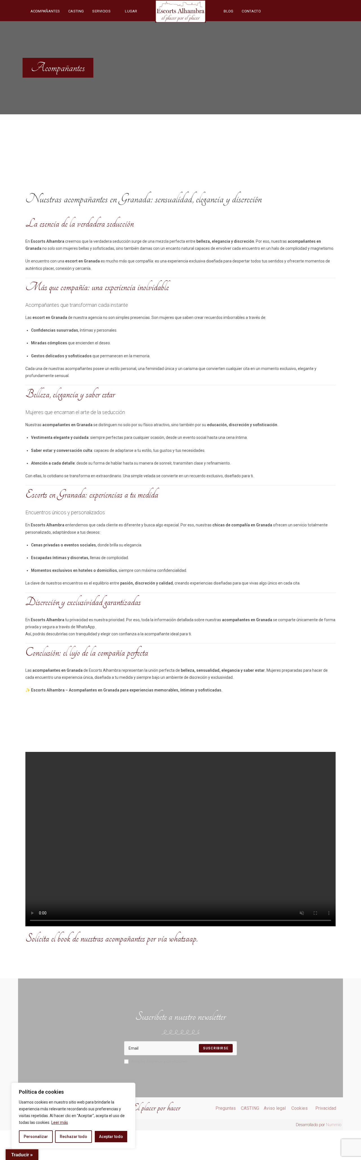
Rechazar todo (73, 1136)
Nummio (333, 1124)
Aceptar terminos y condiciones (159, 1061)
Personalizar (36, 1136)
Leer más (59, 1122)
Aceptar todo (111, 1136)
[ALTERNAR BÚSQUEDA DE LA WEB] (270, 11)
